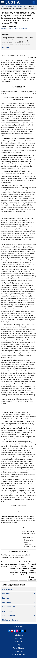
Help (18, 645)
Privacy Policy (18, 651)
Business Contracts (16, 6)
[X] (25, 631)
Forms (8, 6)
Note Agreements (21, 29)
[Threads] (20, 631)
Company (18, 641)
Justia (2, 6)
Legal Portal (18, 638)
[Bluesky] (22, 631)
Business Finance (7, 29)
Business (5, 598)
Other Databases (8, 615)
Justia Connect (18, 635)
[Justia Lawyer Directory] (28, 631)
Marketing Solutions (10, 620)
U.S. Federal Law (8, 607)
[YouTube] (12, 631)
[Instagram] (17, 631)
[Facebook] (15, 631)
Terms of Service (18, 648)
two (25, 6)
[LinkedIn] (9, 631)
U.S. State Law (7, 611)
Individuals (6, 594)
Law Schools (6, 602)
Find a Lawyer (7, 589)
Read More (6, 48)
